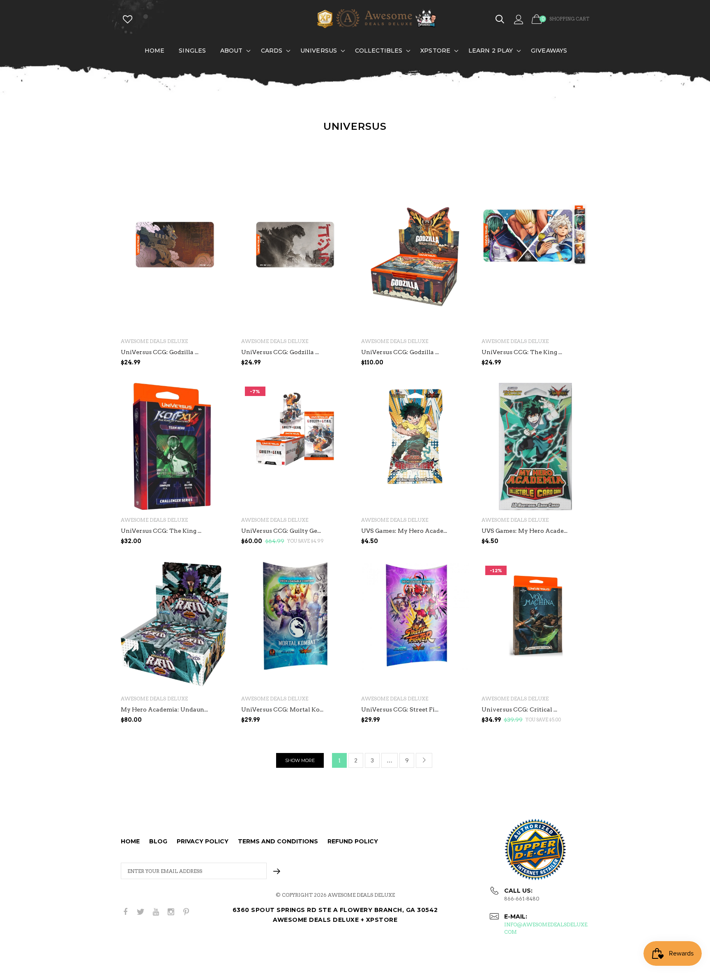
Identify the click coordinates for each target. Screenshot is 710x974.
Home (154, 50)
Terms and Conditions (278, 841)
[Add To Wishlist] (217, 215)
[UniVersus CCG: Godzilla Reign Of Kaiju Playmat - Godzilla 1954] (295, 268)
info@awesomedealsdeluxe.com (546, 928)
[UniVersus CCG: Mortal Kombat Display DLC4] (295, 625)
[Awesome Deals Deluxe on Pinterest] (186, 912)
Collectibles (378, 50)
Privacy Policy (202, 841)
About (231, 50)
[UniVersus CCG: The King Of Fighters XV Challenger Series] (175, 446)
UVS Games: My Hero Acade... (404, 530)
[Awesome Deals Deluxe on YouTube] (156, 912)
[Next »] (424, 760)
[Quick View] (217, 231)
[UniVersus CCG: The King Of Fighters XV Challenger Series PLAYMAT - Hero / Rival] (536, 268)
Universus (318, 50)
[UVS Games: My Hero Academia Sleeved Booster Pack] (536, 446)
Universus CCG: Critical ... (519, 709)
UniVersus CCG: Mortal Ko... (282, 709)
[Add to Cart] (581, 378)
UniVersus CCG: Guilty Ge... (281, 530)
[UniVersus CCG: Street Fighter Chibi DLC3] (415, 625)
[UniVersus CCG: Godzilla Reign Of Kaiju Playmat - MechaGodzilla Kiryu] (175, 268)
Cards (272, 50)
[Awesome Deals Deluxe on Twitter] (140, 912)
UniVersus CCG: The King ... (522, 352)
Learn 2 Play (490, 50)
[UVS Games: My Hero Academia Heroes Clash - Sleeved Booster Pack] (415, 446)
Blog (158, 841)
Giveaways (549, 50)
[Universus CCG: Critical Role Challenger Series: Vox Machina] (536, 625)
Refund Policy (352, 841)
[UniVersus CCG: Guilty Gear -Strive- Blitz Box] (295, 446)
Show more (300, 760)
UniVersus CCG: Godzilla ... (159, 352)
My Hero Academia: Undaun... (164, 709)
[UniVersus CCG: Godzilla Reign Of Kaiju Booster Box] (415, 268)
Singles (192, 50)
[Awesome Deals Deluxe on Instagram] (171, 912)
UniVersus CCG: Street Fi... (399, 709)
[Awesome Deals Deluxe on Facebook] (125, 912)
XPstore (435, 50)
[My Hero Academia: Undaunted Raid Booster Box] (175, 625)
